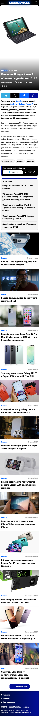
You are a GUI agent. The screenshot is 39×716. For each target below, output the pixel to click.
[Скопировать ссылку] (33, 95)
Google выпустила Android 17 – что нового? (17, 187)
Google (19, 101)
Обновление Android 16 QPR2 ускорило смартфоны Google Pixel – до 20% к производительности (18, 197)
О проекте (5, 695)
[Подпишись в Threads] (30, 172)
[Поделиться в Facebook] (24, 95)
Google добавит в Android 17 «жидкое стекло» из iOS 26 (19, 225)
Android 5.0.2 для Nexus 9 (21, 104)
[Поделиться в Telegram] (5, 95)
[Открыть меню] (2, 3)
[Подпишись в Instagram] (34, 172)
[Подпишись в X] (25, 172)
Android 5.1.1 (9, 161)
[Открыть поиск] (36, 2)
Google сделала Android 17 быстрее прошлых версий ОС (18, 217)
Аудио (30, 82)
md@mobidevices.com (23, 712)
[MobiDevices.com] (19, 3)
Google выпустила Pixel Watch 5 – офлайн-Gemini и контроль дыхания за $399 (18, 208)
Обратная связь (8, 702)
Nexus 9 (31, 161)
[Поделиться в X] (15, 95)
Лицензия (5, 698)
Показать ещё (21, 687)
